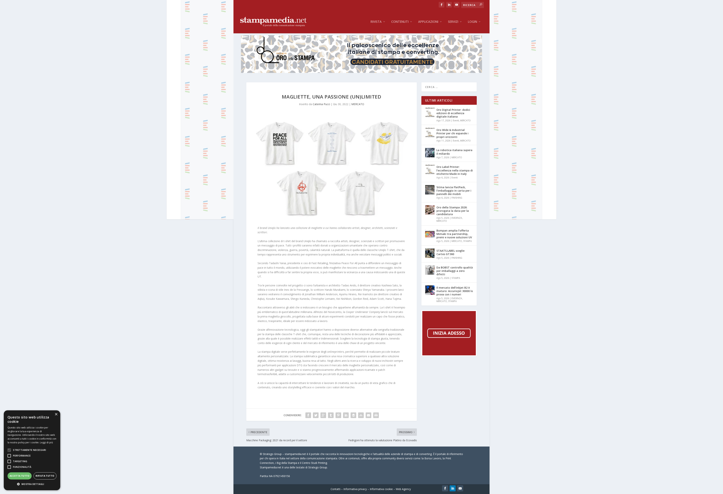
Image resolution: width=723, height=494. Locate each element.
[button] (32, 484)
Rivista (376, 22)
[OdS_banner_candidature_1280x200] (361, 72)
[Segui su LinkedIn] (453, 488)
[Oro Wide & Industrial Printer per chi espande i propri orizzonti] (430, 132)
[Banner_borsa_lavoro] (449, 355)
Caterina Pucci (321, 104)
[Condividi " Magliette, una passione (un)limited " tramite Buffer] (353, 415)
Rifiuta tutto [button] (45, 475)
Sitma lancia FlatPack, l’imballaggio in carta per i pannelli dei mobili (453, 190)
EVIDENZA (456, 217)
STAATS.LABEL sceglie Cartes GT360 (450, 252)
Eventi (456, 120)
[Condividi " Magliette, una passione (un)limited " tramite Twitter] (316, 415)
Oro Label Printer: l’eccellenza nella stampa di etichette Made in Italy (454, 170)
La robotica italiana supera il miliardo (454, 151)
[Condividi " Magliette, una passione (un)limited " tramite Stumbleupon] (361, 415)
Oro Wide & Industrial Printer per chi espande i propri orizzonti (452, 133)
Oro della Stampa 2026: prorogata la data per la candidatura (452, 211)
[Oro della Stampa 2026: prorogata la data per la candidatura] (430, 210)
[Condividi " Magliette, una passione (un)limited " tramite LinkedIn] (346, 415)
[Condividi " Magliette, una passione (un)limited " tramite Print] (376, 415)
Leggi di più (46, 442)
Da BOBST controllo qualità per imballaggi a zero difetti (454, 271)
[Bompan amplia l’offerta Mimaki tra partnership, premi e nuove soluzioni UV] (430, 233)
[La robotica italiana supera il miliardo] (430, 152)
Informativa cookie (381, 489)
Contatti (335, 489)
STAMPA (467, 241)
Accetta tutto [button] (20, 475)
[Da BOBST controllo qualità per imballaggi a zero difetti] (430, 270)
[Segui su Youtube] (460, 488)
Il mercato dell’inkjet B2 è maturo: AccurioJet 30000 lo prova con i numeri (454, 291)
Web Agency (403, 489)
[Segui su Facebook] (445, 488)
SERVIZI (453, 22)
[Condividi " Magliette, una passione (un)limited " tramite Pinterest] (338, 415)
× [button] (56, 414)
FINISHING (456, 197)
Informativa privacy (355, 489)
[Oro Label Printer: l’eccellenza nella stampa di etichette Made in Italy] (430, 169)
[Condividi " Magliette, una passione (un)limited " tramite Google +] (323, 415)
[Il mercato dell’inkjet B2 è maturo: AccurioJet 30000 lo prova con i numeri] (430, 290)
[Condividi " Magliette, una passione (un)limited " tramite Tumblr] (331, 415)
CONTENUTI (400, 22)
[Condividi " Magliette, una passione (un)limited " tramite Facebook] (308, 415)
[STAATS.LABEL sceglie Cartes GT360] (430, 253)
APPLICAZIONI (428, 22)
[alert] (32, 450)
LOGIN (472, 22)
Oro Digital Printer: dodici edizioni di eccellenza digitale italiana (453, 113)
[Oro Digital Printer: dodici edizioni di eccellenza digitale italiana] (430, 112)
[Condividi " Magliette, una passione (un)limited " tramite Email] (368, 415)
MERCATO (357, 104)
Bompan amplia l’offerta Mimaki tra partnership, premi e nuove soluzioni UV (454, 234)
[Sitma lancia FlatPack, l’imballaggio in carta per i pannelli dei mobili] (430, 189)
